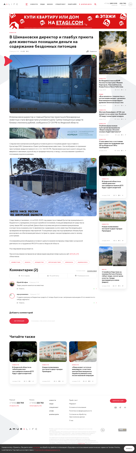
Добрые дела (54, 414)
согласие (36, 447)
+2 (94, 288)
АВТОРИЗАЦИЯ (19, 321)
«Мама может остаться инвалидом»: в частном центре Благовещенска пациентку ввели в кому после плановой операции (83, 371)
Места (104, 269)
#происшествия (54, 262)
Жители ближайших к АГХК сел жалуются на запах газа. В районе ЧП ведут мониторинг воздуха (112, 114)
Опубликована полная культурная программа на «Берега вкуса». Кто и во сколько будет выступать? (110, 129)
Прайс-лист (73, 400)
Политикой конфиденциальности (47, 450)
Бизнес (50, 4)
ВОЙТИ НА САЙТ (118, 400)
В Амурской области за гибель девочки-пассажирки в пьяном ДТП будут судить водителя (112, 184)
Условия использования (77, 407)
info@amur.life (14, 406)
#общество (39, 262)
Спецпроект (60, 4)
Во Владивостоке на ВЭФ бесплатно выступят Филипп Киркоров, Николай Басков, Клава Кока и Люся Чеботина (111, 84)
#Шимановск (82, 262)
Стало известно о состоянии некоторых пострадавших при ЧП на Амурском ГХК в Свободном (111, 144)
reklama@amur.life (35, 406)
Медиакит (72, 404)
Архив (51, 411)
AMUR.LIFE (74, 254)
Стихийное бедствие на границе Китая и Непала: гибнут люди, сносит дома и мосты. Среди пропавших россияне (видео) (112, 277)
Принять (129, 448)
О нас (71, 420)
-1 (96, 288)
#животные (15, 262)
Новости (34, 4)
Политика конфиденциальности (80, 411)
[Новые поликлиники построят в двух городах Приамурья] (123, 240)
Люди (42, 4)
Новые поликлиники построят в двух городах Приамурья (112, 229)
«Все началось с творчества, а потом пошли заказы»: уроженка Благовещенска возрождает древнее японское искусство (112, 99)
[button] (125, 407)
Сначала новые (80, 270)
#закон (27, 262)
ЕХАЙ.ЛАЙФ (72, 4)
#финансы (69, 262)
